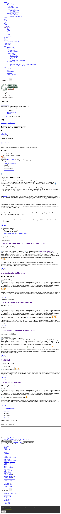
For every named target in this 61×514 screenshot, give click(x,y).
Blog (5, 39)
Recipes (6, 40)
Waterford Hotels (8, 484)
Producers (6, 26)
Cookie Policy (8, 509)
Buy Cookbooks (11, 50)
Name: (5, 165)
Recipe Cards (10, 47)
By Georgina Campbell (13, 41)
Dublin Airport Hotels (9, 462)
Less (2, 224)
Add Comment (11, 123)
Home (2, 116)
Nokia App (13, 58)
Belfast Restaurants (8, 467)
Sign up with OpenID (28, 442)
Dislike (2, 134)
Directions (3, 159)
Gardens (9, 68)
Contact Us (10, 6)
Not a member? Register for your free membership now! (15, 439)
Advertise (6, 453)
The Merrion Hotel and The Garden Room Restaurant (23, 243)
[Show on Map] (2, 158)
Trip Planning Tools (19, 159)
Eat (4, 19)
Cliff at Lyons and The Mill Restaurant (16, 302)
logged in (9, 438)
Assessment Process (12, 4)
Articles (6, 37)
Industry (9, 113)
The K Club (5, 360)
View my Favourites (9, 170)
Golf (8, 70)
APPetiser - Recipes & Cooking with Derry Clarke (23, 64)
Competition (7, 503)
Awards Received (14, 12)
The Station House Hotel (11, 382)
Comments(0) (4, 123)
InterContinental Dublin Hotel (13, 273)
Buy (5, 23)
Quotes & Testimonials (12, 7)
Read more (3, 268)
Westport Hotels (8, 486)
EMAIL (3, 143)
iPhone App (13, 54)
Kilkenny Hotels (8, 477)
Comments (6, 417)
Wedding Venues (11, 75)
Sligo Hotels (7, 483)
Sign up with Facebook (6, 442)
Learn (5, 24)
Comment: (6, 166)
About (5, 2)
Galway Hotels (7, 472)
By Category (7, 415)
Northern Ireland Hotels (10, 457)
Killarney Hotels (8, 474)
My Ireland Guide (11, 112)
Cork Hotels (7, 469)
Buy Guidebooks (11, 48)
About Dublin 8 (10, 159)
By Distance (7, 413)
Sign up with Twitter (18, 442)
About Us (9, 3)
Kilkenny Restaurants (9, 479)
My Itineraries (7, 496)
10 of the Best (7, 27)
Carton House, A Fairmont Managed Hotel (18, 330)
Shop (5, 46)
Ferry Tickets (7, 502)
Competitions (7, 44)
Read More (3, 225)
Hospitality (6, 411)
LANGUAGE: (4, 80)
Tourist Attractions (11, 74)
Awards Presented (14, 10)
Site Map (6, 450)
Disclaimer (6, 446)
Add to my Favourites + (10, 163)
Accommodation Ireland (10, 460)
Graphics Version (5, 105)
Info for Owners (11, 13)
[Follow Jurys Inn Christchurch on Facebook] (2, 145)
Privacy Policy (7, 449)
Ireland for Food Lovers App (17, 60)
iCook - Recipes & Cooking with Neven (20, 63)
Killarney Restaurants (9, 476)
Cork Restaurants (8, 470)
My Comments (7, 498)
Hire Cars (6, 500)
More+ (5, 67)
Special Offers (7, 43)
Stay (5, 21)
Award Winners (11, 9)
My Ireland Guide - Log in (10, 493)
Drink (5, 20)
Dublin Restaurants (8, 464)
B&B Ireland (7, 459)
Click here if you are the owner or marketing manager (14, 233)
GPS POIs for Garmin (12, 51)
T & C (5, 448)
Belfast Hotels (7, 466)
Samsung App (13, 57)
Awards (6, 17)
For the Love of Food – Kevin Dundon (20, 66)
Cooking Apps (11, 61)
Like (6, 134)
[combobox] (10, 79)
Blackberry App (14, 56)
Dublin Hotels (6, 196)
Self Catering (10, 71)
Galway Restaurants (9, 473)
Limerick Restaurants (9, 482)
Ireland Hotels (7, 456)
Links (5, 452)
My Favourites (7, 495)
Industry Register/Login (16, 16)
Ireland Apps (10, 53)
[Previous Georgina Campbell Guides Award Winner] (2, 259)
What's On (9, 73)
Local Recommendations (10, 408)
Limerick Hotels (8, 480)
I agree (3, 511)
